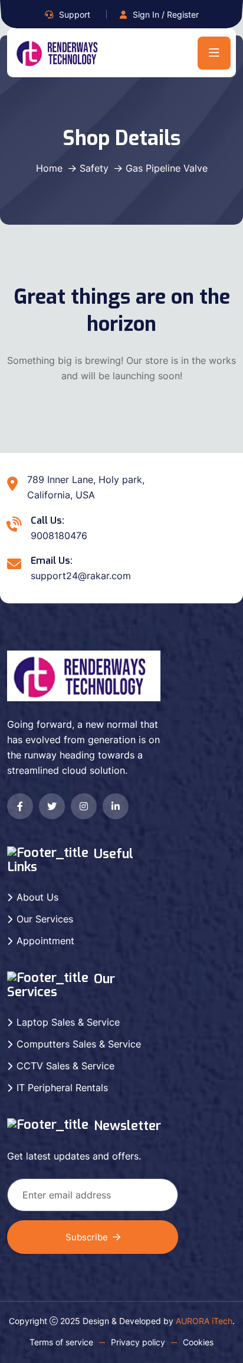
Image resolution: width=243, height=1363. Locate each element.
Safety (94, 168)
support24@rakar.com (81, 576)
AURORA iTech (204, 1321)
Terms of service (61, 1342)
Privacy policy (138, 1342)
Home (49, 168)
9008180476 (59, 535)
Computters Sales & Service (79, 1044)
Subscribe (86, 1237)
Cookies (198, 1342)
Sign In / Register (166, 14)
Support (74, 14)
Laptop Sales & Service (68, 1022)
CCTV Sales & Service (65, 1066)
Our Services (45, 919)
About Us (37, 897)
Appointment (45, 941)
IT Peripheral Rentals (62, 1087)
